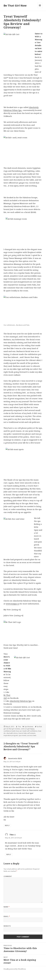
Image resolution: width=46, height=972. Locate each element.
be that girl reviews (13, 729)
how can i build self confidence (26, 731)
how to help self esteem (27, 733)
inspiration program (11, 735)
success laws (31, 735)
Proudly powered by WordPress (15, 969)
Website (7, 926)
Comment (8, 876)
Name (7, 907)
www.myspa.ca (12, 603)
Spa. (20, 110)
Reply (7, 825)
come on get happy (27, 729)
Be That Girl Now (15, 5)
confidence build (9, 731)
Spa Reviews (29, 727)
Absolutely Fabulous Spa (21, 701)
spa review (22, 735)
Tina (19, 727)
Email (7, 916)
